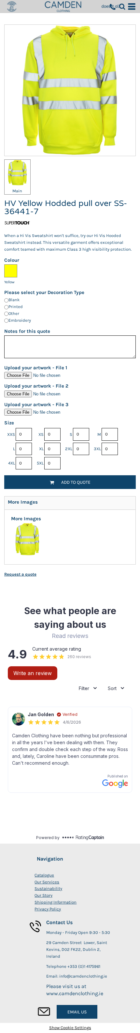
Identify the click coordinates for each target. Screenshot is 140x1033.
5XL (40, 463)
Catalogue (44, 875)
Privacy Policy (48, 909)
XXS (11, 434)
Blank (14, 299)
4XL (11, 463)
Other (13, 313)
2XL (68, 448)
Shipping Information (56, 902)
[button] (122, 6)
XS (41, 434)
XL (41, 448)
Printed (15, 306)
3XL (97, 448)
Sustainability (48, 888)
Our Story (43, 895)
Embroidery (19, 320)
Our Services (47, 881)
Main (17, 190)
